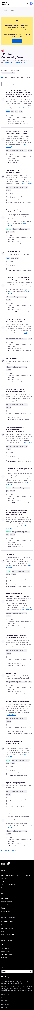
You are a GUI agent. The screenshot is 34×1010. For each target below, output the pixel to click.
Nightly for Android (8, 934)
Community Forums (8, 10)
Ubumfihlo (5, 1001)
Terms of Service (7, 998)
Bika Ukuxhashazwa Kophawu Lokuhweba (15, 875)
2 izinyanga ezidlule (26, 270)
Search (23, 3)
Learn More (17, 41)
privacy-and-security (8, 72)
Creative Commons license (22, 990)
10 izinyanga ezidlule (26, 733)
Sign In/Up (5, 945)
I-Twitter (4, 881)
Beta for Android (7, 928)
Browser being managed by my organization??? (14, 742)
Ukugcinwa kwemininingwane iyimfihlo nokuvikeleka (19, 118)
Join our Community (8, 885)
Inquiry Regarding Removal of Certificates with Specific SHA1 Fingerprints (15, 429)
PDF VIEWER (10, 554)
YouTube (5, 977)
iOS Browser (5, 908)
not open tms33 (11, 358)
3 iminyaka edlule (27, 586)
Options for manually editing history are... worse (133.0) (15, 320)
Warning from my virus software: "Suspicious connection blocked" (17, 132)
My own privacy (11, 673)
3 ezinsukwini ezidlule (21, 123)
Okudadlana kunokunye (9, 850)
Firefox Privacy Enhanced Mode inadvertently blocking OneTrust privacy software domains (17, 513)
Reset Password (6, 951)
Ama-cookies (5, 1004)
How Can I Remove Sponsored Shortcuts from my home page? (16, 637)
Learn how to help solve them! (15, 63)
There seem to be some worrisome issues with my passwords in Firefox (18, 279)
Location (9, 814)
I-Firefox (10, 115)
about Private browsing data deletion (18, 701)
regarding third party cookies (16, 783)
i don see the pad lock (13, 251)
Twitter (2, 977)
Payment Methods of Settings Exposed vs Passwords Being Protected (19, 470)
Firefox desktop (6, 902)
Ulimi (3, 968)
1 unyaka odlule (20, 162)
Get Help (4, 958)
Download (4, 898)
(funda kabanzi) (24, 108)
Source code (5, 878)
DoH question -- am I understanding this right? (14, 171)
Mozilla (5, 863)
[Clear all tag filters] (17, 73)
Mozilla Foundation (15, 983)
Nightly (3, 931)
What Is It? (5, 948)
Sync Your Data (6, 954)
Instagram (8, 977)
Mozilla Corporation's (12, 981)
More (28, 77)
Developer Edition (7, 922)
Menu (27, 3)
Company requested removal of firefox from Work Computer (16, 211)
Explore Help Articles (8, 888)
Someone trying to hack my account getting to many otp (15, 391)
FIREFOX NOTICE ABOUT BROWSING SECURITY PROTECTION (17, 595)
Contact (4, 1007)
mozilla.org (5, 994)
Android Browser (7, 905)
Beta (2, 925)
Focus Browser (6, 911)
